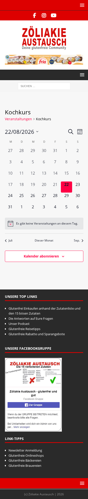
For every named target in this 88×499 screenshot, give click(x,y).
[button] (81, 5)
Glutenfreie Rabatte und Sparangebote (37, 334)
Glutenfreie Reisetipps (24, 329)
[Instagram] (44, 15)
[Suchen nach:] (44, 85)
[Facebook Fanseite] (34, 15)
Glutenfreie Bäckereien (25, 460)
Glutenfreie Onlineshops (26, 455)
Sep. (77, 240)
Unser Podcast (19, 323)
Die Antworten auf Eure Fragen (31, 318)
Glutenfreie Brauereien (25, 465)
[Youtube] (53, 15)
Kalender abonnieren (41, 256)
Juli (10, 240)
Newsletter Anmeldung (25, 450)
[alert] (44, 223)
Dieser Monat (44, 240)
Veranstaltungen (18, 119)
